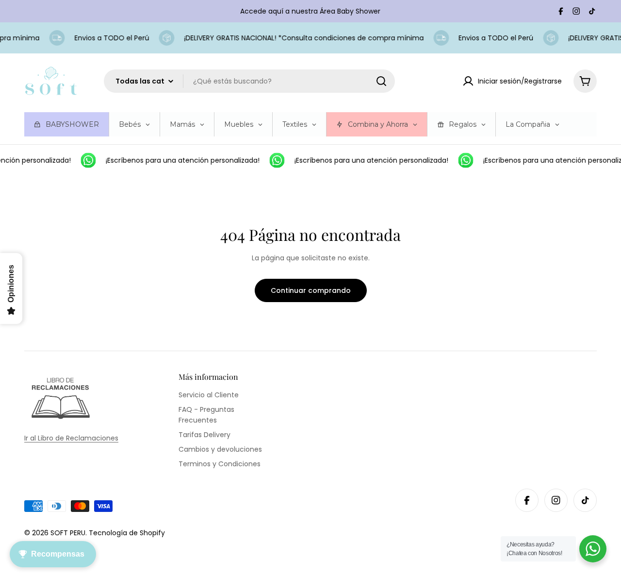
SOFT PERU (67, 533)
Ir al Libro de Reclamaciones (71, 438)
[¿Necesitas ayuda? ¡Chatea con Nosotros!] (592, 548)
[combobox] (249, 81)
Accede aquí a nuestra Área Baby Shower (310, 11)
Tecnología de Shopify (127, 533)
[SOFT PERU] (85, 160)
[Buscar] (381, 81)
